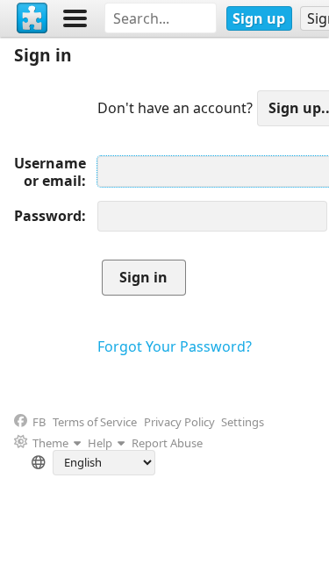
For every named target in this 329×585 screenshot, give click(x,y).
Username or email (50, 171)
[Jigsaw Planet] (32, 18)
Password (48, 215)
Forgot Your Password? (174, 346)
